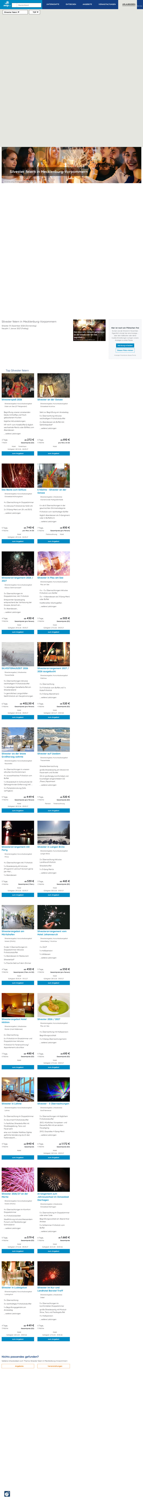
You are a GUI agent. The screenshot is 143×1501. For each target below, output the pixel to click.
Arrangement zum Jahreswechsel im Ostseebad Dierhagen (53, 1196)
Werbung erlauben (125, 345)
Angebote (19, 1366)
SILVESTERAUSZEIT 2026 (15, 668)
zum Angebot (18, 453)
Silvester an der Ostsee (50, 399)
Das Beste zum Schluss (14, 489)
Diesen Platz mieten (125, 350)
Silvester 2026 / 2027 (48, 1019)
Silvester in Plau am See (50, 577)
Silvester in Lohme (12, 1103)
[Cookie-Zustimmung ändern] (7, 1494)
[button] (27, 4)
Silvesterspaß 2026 (12, 399)
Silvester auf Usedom (48, 753)
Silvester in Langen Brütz (51, 846)
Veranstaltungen (54, 1366)
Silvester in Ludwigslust (14, 1287)
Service (139, 6)
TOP (34, 12)
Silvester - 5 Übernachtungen (53, 1103)
